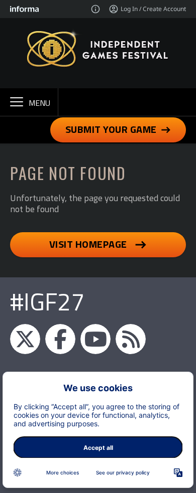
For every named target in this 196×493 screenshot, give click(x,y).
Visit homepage (88, 244)
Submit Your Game (111, 129)
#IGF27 (47, 301)
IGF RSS (131, 339)
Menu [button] (39, 102)
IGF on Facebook (60, 339)
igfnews (25, 339)
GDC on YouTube (95, 339)
